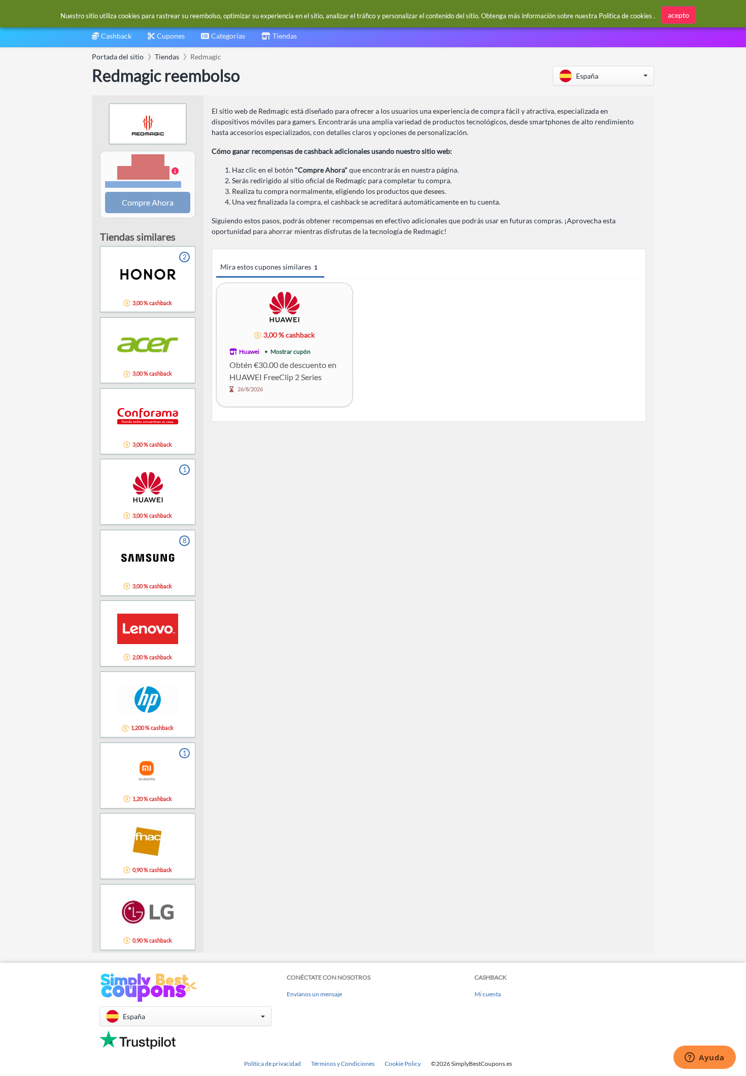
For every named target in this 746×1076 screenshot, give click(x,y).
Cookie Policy (403, 1063)
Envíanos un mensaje (314, 994)
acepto (678, 15)
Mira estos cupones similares (268, 266)
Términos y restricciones (143, 184)
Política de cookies (625, 16)
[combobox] (223, 39)
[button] (603, 76)
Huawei (249, 351)
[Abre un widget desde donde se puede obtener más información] (704, 1058)
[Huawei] (284, 306)
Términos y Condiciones (343, 1063)
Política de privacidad (272, 1063)
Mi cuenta (487, 994)
